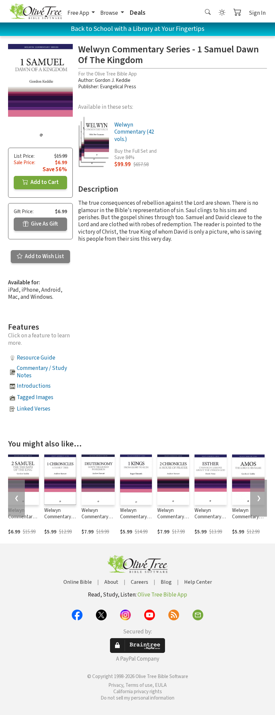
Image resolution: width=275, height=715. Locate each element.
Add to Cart (44, 182)
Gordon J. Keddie (112, 80)
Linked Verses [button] (33, 409)
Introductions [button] (34, 386)
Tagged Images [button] (35, 397)
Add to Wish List (44, 256)
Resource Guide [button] (36, 358)
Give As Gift (44, 224)
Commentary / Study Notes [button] (42, 371)
